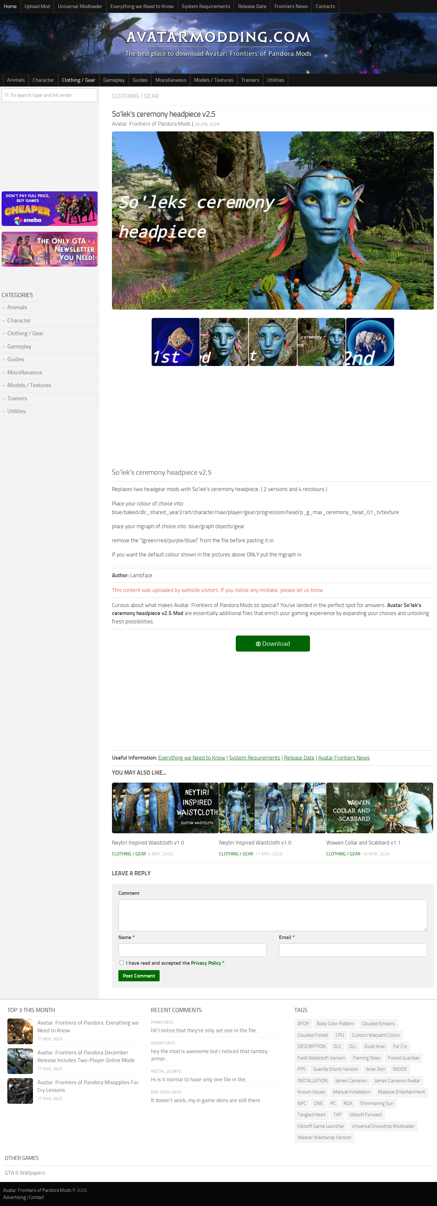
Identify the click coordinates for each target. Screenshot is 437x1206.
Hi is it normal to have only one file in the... (200, 1079)
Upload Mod (37, 6)
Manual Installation (351, 1092)
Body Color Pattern (335, 1024)
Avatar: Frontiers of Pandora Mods (37, 1190)
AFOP (303, 1024)
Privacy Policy (206, 963)
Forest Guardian (404, 1058)
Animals (16, 80)
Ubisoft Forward (365, 1115)
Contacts (325, 6)
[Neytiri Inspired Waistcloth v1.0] (165, 808)
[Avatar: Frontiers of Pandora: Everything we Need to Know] (20, 1031)
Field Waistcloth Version (321, 1058)
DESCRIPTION (312, 1046)
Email (287, 937)
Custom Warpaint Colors (376, 1035)
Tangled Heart (312, 1115)
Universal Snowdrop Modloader (383, 1126)
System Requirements (206, 6)
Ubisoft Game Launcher (321, 1126)
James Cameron (351, 1081)
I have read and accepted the (175, 963)
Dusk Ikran (374, 1046)
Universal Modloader (80, 6)
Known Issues (311, 1092)
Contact (36, 1197)
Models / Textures (213, 80)
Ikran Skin (375, 1069)
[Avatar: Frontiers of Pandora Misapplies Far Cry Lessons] (20, 1091)
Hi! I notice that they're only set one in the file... (205, 1030)
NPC (302, 1103)
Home (10, 6)
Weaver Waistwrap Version (324, 1137)
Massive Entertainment (401, 1092)
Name (126, 937)
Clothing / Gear (78, 80)
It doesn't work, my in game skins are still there (205, 1100)
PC (333, 1103)
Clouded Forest (313, 1035)
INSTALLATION (313, 1081)
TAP (337, 1115)
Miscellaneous (170, 80)
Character (43, 80)
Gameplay (114, 80)
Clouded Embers (378, 1024)
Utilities (275, 80)
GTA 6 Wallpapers (25, 1172)
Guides (140, 80)
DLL (353, 1046)
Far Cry (400, 1046)
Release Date (252, 6)
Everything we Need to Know (142, 6)
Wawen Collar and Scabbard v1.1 (363, 842)
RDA (348, 1103)
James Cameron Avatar (397, 1081)
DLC (337, 1046)
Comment (128, 893)
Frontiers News (291, 6)
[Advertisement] (273, 419)
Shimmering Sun (376, 1103)
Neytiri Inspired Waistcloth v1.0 (148, 842)
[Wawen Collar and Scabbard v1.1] (379, 808)
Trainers (250, 80)
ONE (318, 1103)
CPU (340, 1035)
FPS (302, 1069)
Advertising (14, 1197)
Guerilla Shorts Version (335, 1069)
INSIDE (400, 1069)
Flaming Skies (366, 1058)
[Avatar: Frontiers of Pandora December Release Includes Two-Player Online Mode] (20, 1061)
